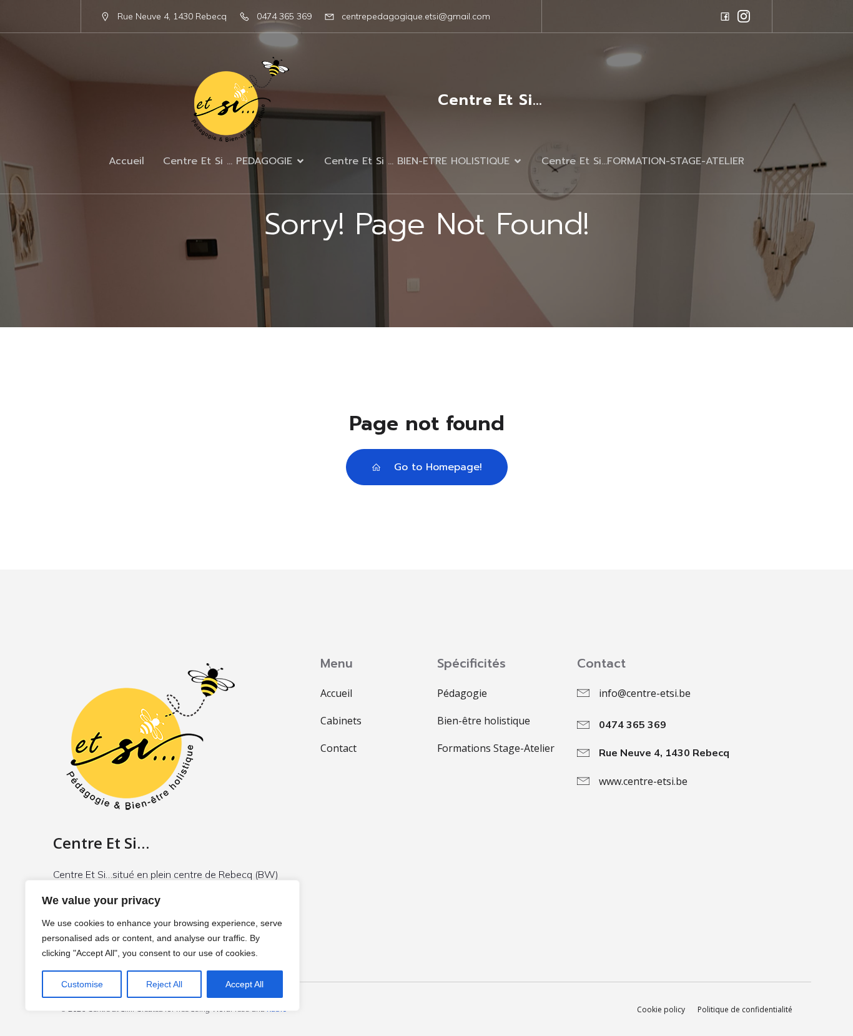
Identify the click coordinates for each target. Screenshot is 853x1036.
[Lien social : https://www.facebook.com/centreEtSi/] (725, 16)
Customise (82, 984)
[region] (162, 945)
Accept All (244, 984)
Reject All (164, 984)
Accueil (126, 161)
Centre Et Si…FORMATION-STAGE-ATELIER (642, 161)
